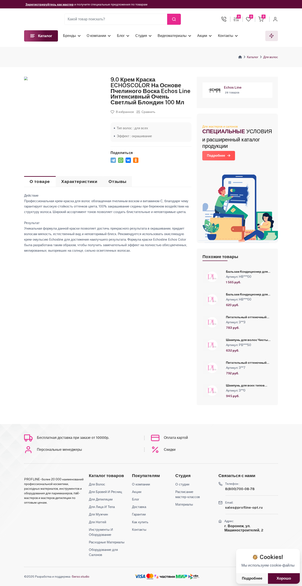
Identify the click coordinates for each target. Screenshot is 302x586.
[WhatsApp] (120, 160)
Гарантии (139, 514)
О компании (96, 36)
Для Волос (97, 484)
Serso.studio (80, 576)
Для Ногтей (97, 522)
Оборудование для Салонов (103, 552)
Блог (121, 36)
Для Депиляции (101, 499)
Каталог (252, 57)
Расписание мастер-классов (187, 494)
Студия (141, 36)
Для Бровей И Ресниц (105, 492)
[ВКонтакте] (128, 160)
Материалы (184, 504)
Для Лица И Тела (102, 507)
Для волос (270, 57)
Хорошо (284, 578)
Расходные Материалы (106, 542)
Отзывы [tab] (117, 181)
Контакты (225, 36)
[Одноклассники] (135, 160)
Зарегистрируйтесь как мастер (49, 4)
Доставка (139, 507)
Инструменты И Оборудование (101, 532)
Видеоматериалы (172, 36)
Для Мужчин (98, 514)
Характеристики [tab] (79, 181)
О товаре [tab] (40, 181)
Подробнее (216, 155)
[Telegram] (113, 160)
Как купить (140, 522)
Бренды (69, 36)
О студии (182, 484)
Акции (202, 36)
